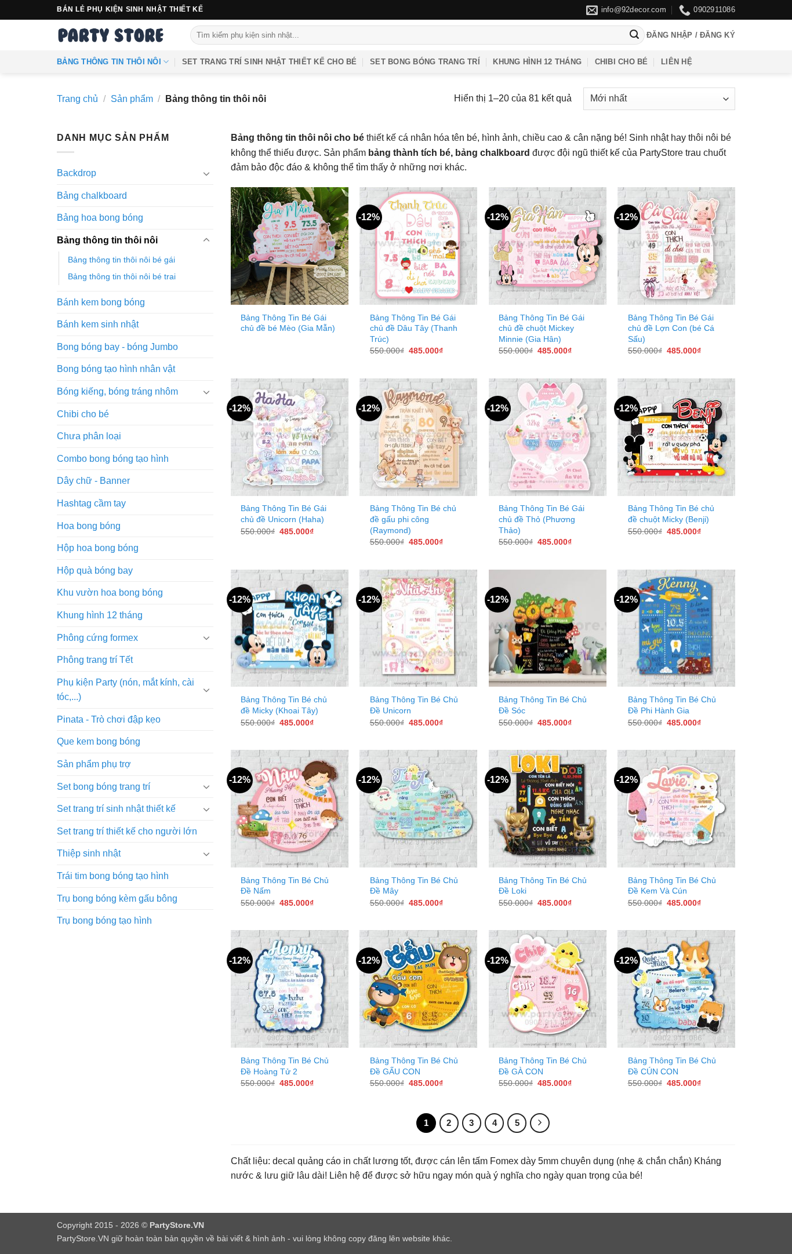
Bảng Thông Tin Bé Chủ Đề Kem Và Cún (672, 886)
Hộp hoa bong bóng (98, 548)
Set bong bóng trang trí (425, 61)
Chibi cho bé (621, 61)
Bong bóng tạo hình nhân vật (116, 369)
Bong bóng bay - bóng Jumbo (117, 347)
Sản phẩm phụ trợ (94, 764)
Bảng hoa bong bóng (100, 218)
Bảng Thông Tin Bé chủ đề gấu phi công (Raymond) (413, 519)
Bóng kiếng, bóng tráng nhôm (117, 391)
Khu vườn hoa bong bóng (110, 592)
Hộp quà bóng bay (95, 570)
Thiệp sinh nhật (89, 854)
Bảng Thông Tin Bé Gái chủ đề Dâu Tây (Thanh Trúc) (413, 328)
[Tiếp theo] (540, 1123)
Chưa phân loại (89, 436)
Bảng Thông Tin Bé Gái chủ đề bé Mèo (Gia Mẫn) (288, 323)
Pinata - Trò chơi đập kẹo (109, 719)
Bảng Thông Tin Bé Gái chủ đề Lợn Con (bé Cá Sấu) (671, 328)
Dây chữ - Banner (93, 481)
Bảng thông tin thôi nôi (109, 61)
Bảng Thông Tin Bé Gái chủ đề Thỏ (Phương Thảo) (541, 519)
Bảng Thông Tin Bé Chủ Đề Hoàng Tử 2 (285, 1066)
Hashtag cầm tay (91, 503)
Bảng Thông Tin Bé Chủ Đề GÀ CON (543, 1066)
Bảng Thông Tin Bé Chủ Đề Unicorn (414, 705)
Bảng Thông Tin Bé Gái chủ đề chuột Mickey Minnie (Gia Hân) (541, 328)
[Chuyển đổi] (206, 173)
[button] (690, 35)
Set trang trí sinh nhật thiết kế (116, 809)
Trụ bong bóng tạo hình (104, 920)
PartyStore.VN (83, 1238)
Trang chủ (77, 99)
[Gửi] (634, 35)
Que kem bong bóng (98, 742)
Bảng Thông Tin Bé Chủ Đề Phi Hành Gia (672, 705)
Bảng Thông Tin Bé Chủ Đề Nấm (285, 886)
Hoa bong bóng (89, 526)
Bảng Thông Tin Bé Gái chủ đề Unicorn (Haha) (283, 514)
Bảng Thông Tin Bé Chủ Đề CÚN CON (672, 1066)
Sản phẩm (132, 99)
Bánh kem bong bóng (101, 302)
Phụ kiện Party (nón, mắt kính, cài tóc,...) (125, 689)
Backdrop (76, 173)
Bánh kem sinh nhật (98, 324)
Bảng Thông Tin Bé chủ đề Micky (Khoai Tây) (284, 705)
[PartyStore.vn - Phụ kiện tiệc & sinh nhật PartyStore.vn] (115, 35)
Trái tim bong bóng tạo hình (113, 876)
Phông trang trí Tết (95, 660)
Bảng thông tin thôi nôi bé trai (122, 276)
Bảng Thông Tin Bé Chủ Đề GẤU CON (414, 1066)
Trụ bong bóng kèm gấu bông (117, 898)
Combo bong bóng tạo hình (113, 459)
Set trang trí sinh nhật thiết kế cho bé (269, 61)
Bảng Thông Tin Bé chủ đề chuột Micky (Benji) (671, 514)
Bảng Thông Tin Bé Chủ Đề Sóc (543, 705)
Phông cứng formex (97, 638)
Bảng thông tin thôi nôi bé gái (121, 259)
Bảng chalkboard (92, 196)
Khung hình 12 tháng (537, 61)
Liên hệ (676, 61)
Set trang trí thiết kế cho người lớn (127, 831)
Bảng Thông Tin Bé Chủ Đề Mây (414, 886)
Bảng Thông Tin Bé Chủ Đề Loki (543, 886)
